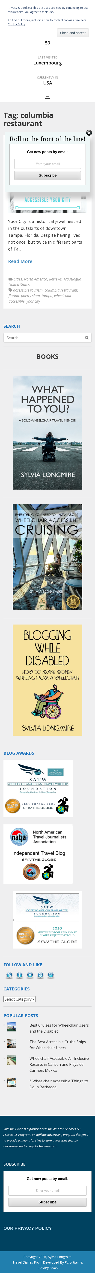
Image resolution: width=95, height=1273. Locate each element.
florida (14, 295)
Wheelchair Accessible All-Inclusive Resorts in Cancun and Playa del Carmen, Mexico (59, 1064)
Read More (20, 261)
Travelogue (72, 279)
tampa (47, 295)
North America (35, 279)
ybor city (33, 301)
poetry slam (30, 295)
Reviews (55, 279)
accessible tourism (28, 290)
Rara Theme (73, 1262)
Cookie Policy (16, 24)
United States (19, 284)
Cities (18, 279)
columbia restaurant (61, 290)
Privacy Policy (48, 1268)
